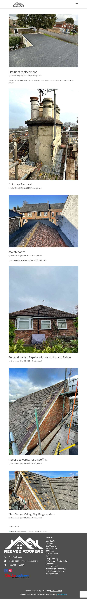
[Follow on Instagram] (10, 570)
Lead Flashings (52, 566)
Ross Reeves (15, 256)
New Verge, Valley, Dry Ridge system (32, 514)
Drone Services (52, 574)
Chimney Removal (20, 184)
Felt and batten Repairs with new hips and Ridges (40, 357)
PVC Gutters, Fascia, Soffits (57, 561)
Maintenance (17, 252)
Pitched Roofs (51, 548)
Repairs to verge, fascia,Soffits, (28, 459)
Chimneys (50, 564)
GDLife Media (62, 594)
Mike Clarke (15, 75)
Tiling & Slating (52, 558)
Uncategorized (36, 75)
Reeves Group (56, 591)
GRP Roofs (50, 551)
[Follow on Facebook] (6, 570)
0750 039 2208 (15, 557)
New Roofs (50, 541)
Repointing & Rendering (55, 569)
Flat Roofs (50, 543)
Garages (49, 556)
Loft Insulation (52, 553)
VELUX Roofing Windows (55, 571)
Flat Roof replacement (23, 72)
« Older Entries (14, 526)
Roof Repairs (51, 546)
